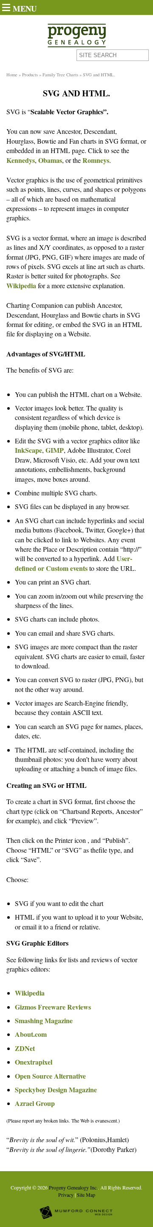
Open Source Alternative (50, 1076)
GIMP (54, 450)
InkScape (28, 450)
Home (11, 75)
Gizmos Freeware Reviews (53, 1007)
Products (30, 75)
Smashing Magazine (44, 1020)
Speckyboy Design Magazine (56, 1089)
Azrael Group (35, 1103)
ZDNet (25, 1048)
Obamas (50, 160)
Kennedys (20, 160)
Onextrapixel (33, 1062)
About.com (31, 1034)
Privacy (66, 1194)
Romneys (95, 160)
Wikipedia (21, 285)
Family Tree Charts (60, 75)
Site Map (86, 1194)
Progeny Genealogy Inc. (73, 1187)
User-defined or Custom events (73, 563)
